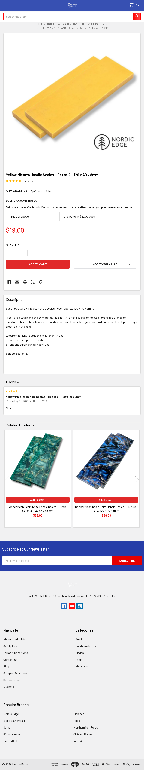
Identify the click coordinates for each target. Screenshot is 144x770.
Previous (7, 479)
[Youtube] (72, 606)
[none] (72, 101)
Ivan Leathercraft (14, 720)
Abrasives (81, 666)
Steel (78, 639)
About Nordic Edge (15, 639)
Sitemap (8, 686)
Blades (79, 653)
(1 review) (28, 181)
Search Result (12, 680)
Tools (78, 659)
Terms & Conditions (15, 653)
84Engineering (12, 734)
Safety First (10, 646)
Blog (6, 666)
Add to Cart (37, 499)
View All (78, 741)
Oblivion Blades (83, 734)
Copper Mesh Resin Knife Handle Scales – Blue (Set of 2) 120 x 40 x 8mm (106, 508)
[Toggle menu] (5, 5)
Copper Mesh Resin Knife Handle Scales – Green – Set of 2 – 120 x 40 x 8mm (38, 508)
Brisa (77, 720)
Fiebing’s (79, 714)
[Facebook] (9, 281)
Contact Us (10, 659)
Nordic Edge (11, 714)
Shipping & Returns (15, 673)
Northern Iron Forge (86, 727)
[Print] (25, 281)
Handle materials (85, 646)
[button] (105, 264)
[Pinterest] (40, 281)
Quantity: (13, 245)
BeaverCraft (11, 741)
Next (137, 479)
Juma (6, 727)
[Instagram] (79, 606)
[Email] (17, 281)
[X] (32, 281)
